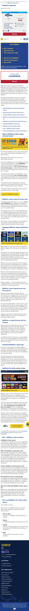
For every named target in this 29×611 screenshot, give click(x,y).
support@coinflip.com (11, 554)
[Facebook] (24, 39)
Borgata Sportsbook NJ (6, 585)
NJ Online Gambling (18, 1)
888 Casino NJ (4, 589)
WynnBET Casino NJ (5, 592)
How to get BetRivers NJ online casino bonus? (15, 130)
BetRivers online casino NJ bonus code (13, 112)
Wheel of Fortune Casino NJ (7, 572)
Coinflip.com (6, 39)
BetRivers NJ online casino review (12, 126)
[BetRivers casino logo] (8, 16)
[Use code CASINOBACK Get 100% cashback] (5, 426)
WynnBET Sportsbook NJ (6, 594)
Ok (14, 608)
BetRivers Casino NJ (5, 577)
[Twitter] (27, 39)
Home (2, 1)
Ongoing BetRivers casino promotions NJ (14, 114)
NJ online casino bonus (6, 565)
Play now (14, 81)
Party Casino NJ (4, 587)
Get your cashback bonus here (10, 194)
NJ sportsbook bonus (5, 563)
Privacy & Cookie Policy (6, 556)
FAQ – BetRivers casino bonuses (11, 128)
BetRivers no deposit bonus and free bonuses (15, 121)
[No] (27, 606)
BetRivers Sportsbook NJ (6, 579)
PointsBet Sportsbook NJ (6, 581)
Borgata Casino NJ (5, 583)
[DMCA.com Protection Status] (14, 552)
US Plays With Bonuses (8, 1)
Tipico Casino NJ (5, 574)
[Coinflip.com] (14, 545)
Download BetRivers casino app (11, 123)
